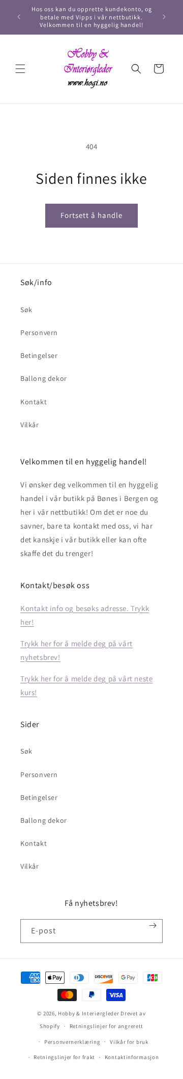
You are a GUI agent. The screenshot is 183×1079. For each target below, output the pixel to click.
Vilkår (29, 424)
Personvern (39, 332)
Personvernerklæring (72, 1041)
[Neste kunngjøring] (164, 17)
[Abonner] (153, 925)
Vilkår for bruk (129, 1041)
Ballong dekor (43, 378)
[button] (20, 69)
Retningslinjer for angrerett (107, 1026)
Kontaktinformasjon (132, 1057)
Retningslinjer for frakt (64, 1057)
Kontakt (33, 401)
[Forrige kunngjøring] (19, 17)
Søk (26, 309)
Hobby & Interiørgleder (88, 1013)
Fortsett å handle (91, 215)
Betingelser (39, 355)
